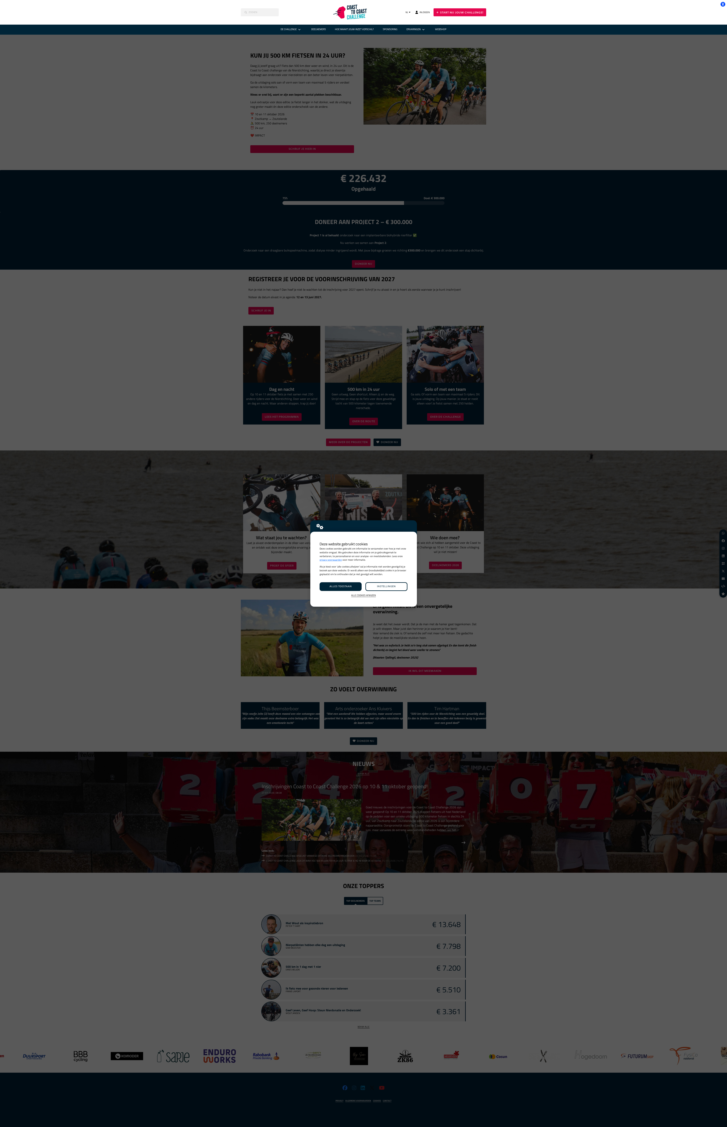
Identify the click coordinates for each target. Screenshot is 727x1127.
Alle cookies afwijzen (363, 595)
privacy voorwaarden (331, 560)
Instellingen (386, 586)
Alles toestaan (340, 586)
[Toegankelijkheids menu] (723, 4)
